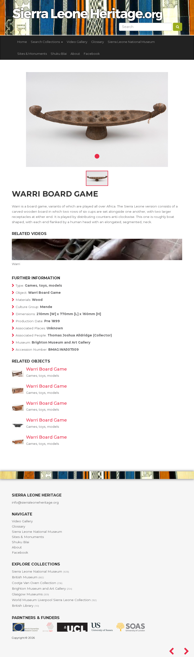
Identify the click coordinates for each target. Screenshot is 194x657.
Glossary (97, 42)
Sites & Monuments (32, 53)
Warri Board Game (46, 369)
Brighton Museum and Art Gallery (42, 588)
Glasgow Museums (30, 594)
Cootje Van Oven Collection (37, 583)
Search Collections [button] (46, 42)
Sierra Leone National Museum (131, 42)
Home (22, 42)
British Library (25, 605)
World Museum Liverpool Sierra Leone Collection (54, 600)
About (75, 53)
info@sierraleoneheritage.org (35, 502)
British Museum (28, 577)
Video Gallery (77, 42)
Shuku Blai (59, 53)
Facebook (92, 53)
